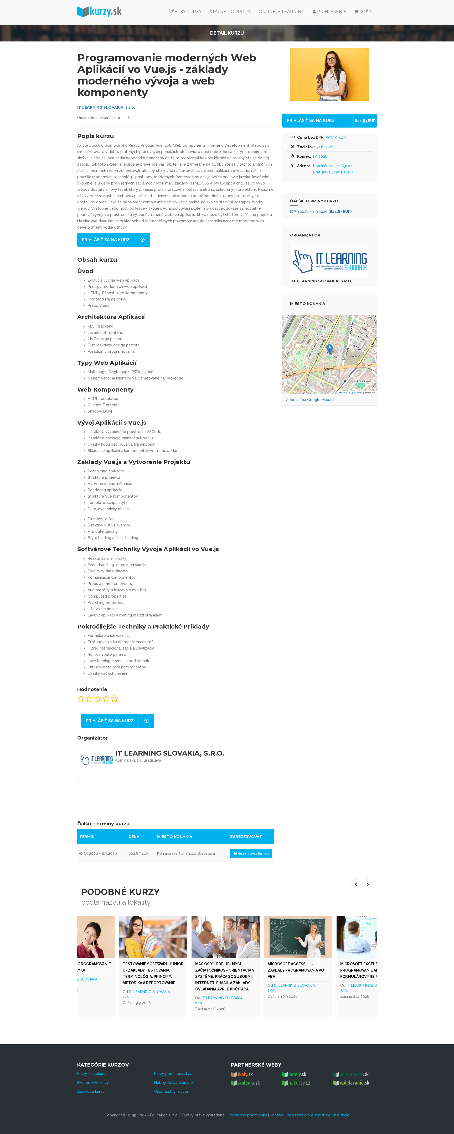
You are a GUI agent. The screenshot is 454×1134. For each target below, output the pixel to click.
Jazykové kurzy (91, 1091)
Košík (366, 11)
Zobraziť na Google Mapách (311, 400)
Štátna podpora (230, 11)
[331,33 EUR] (270, 937)
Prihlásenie (331, 11)
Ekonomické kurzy (93, 1082)
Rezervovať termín (253, 853)
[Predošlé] (356, 884)
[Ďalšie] (368, 884)
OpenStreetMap (357, 392)
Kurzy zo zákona (91, 1074)
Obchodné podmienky (247, 1115)
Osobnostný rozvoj (171, 1091)
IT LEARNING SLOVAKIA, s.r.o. (106, 107)
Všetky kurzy (185, 11)
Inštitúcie (341, 1115)
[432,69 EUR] (125, 937)
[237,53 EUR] (197, 937)
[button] (329, 349)
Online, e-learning (282, 11)
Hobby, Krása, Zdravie (173, 1082)
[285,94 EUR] (342, 937)
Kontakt (277, 1115)
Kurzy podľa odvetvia (173, 1074)
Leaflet (344, 392)
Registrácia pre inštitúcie (309, 1115)
